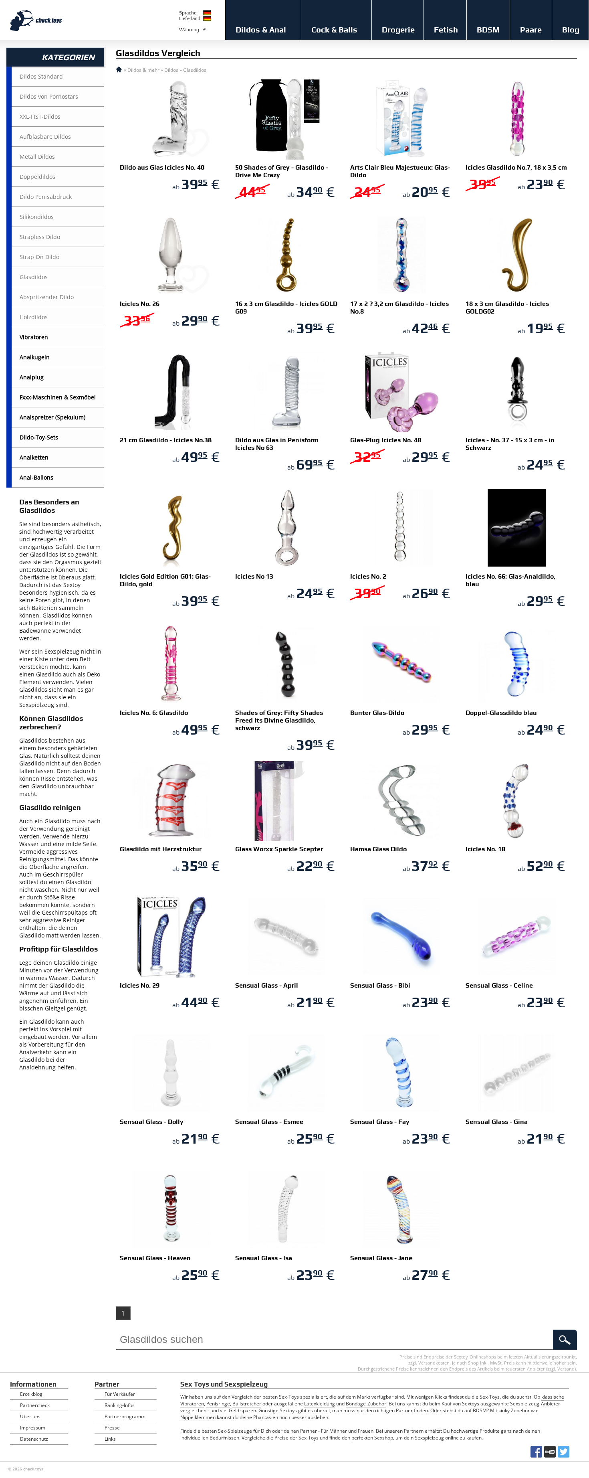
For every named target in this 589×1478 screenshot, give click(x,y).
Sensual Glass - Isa (263, 1258)
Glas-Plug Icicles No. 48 (385, 440)
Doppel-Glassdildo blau (501, 713)
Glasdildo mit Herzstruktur (161, 849)
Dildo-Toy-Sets (39, 437)
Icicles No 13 (254, 576)
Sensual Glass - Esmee (269, 1122)
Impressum (32, 1427)
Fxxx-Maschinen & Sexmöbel (58, 397)
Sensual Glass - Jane (381, 1258)
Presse (112, 1427)
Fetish (446, 29)
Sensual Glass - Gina (497, 1122)
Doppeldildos (37, 176)
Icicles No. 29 (139, 985)
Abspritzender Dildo (47, 297)
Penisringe (218, 1403)
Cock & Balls (334, 29)
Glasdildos (34, 277)
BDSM (488, 29)
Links (110, 1438)
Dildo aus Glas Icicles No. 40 (162, 167)
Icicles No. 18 (485, 849)
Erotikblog (31, 1394)
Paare (531, 29)
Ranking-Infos (120, 1405)
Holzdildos (34, 317)
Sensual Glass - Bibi (380, 985)
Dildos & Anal (261, 29)
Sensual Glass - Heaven (155, 1258)
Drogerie (398, 29)
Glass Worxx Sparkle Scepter (279, 849)
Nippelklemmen (198, 1417)
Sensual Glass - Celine (499, 985)
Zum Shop (146, 184)
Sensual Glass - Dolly (152, 1122)
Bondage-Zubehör (366, 1403)
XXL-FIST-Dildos (40, 116)
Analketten (34, 457)
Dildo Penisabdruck (46, 196)
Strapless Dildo (40, 237)
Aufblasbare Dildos (45, 136)
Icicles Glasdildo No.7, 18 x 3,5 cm (516, 167)
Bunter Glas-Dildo (377, 713)
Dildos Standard (41, 76)
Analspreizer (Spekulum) (52, 417)
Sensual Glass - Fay (379, 1122)
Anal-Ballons (36, 477)
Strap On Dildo (39, 257)
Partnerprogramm (125, 1416)
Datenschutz (34, 1438)
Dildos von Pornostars (49, 96)
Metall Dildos (37, 156)
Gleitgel (55, 1008)
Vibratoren (34, 337)
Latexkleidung (319, 1403)
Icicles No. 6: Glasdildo (154, 713)
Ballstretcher (246, 1403)
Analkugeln (35, 357)
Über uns (30, 1416)
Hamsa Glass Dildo (378, 849)
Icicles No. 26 (139, 304)
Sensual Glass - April (266, 985)
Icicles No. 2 (368, 576)
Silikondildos (37, 217)
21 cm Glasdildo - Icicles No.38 (166, 440)
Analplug (32, 377)
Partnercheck (35, 1405)
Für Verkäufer (120, 1394)
